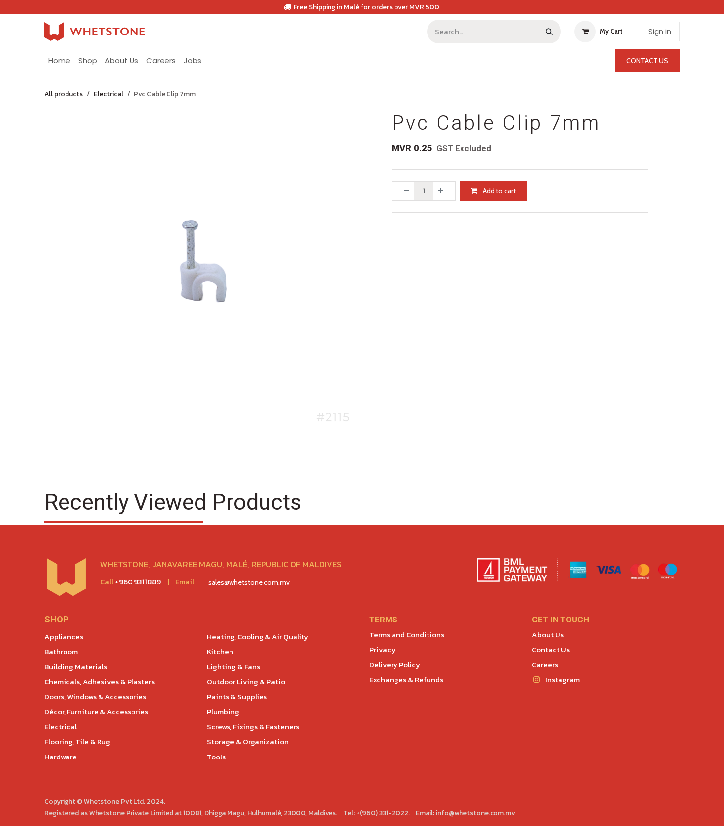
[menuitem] (59, 60)
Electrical (108, 94)
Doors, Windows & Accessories (95, 696)
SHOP (56, 619)
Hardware (60, 756)
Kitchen (220, 651)
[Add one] (444, 191)
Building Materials (75, 666)
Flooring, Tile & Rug (77, 741)
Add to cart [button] (498, 190)
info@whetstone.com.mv (475, 813)
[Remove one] (403, 191)
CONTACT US (647, 60)
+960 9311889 (138, 581)
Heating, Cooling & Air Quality (257, 636)
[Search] (549, 31)
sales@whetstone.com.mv (249, 582)
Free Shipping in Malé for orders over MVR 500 (366, 7)
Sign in (659, 31)
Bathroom (61, 651)
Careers (545, 664)
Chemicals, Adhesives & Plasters (99, 681)
